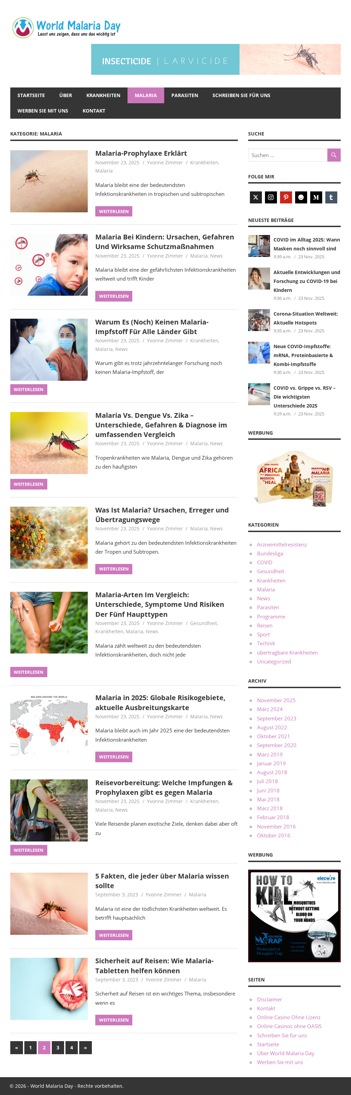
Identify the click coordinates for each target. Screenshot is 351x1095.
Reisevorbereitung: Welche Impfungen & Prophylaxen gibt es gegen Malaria (164, 787)
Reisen (265, 625)
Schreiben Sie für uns (241, 95)
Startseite (31, 95)
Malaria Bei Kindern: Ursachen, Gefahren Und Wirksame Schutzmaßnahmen (164, 241)
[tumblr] (331, 197)
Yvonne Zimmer (165, 162)
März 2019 (270, 754)
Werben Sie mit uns (42, 110)
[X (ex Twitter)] (256, 197)
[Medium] (316, 197)
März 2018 (270, 808)
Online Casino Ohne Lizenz (288, 1017)
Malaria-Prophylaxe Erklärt (141, 153)
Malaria (146, 95)
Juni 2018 (268, 790)
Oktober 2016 (273, 835)
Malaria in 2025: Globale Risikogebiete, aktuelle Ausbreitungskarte (160, 702)
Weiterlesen (114, 211)
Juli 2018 (267, 781)
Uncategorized (274, 661)
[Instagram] (271, 197)
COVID (265, 562)
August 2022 (272, 727)
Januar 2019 (271, 763)
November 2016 (276, 826)
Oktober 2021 (273, 736)
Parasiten (184, 95)
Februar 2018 (273, 817)
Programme (271, 616)
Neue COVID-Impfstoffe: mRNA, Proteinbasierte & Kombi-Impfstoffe (303, 355)
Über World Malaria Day (285, 1053)
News (216, 255)
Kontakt (94, 110)
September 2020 (276, 745)
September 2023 (276, 718)
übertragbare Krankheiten (287, 652)
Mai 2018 (268, 799)
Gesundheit (203, 623)
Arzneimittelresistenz (282, 544)
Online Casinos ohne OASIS (289, 1026)
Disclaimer (269, 999)
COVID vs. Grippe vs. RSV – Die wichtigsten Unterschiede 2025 (305, 397)
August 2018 (272, 772)
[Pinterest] (286, 197)
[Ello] (301, 197)
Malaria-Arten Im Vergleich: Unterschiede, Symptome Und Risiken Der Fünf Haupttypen (159, 604)
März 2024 (270, 709)
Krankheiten (103, 95)
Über (65, 95)
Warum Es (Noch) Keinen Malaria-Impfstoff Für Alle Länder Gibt (151, 326)
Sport (263, 634)
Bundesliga (270, 553)
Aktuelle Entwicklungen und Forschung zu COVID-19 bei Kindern (307, 281)
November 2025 (276, 700)
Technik (266, 643)
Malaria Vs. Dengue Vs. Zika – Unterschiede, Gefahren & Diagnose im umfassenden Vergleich (161, 425)
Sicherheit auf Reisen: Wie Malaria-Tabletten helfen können (154, 965)
